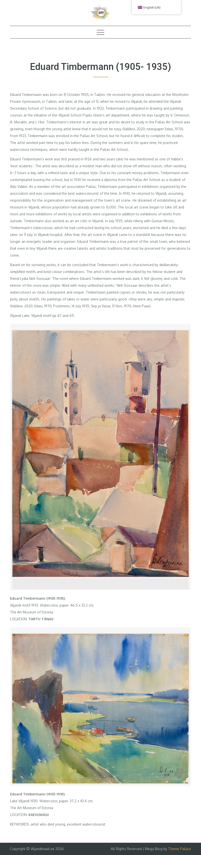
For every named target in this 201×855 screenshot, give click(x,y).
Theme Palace (179, 849)
